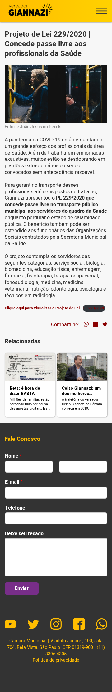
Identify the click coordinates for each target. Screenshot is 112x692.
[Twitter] (33, 625)
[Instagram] (56, 625)
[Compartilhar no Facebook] (95, 325)
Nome (13, 456)
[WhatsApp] (101, 625)
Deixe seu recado (24, 534)
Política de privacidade (56, 660)
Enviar (22, 588)
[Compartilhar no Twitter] (104, 325)
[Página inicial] (29, 11)
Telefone (15, 508)
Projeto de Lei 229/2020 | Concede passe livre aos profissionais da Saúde (48, 44)
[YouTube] (10, 625)
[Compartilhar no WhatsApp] (86, 325)
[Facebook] (79, 625)
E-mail (14, 482)
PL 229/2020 (94, 308)
